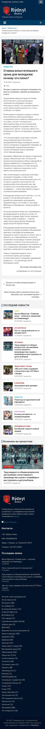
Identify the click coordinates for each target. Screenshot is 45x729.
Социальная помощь (10, 683)
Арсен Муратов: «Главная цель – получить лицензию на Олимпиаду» (27, 316)
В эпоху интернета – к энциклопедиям (24, 415)
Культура (5, 643)
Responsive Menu (40, 2)
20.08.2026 (18, 359)
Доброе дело (7, 624)
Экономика (6, 708)
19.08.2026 (18, 405)
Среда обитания (8, 692)
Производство (8, 671)
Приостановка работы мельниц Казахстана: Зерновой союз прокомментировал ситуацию (21, 294)
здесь (16, 516)
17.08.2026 (18, 434)
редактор (16, 82)
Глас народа (7, 618)
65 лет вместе (7, 600)
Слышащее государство (11, 680)
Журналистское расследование (14, 631)
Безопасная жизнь (9, 609)
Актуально (18, 342)
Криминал (6, 640)
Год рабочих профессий (11, 621)
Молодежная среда (22, 426)
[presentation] (38, 441)
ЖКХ (3, 628)
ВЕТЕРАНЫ (6, 615)
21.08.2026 (18, 335)
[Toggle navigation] (5, 22)
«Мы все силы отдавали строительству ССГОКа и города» (26, 371)
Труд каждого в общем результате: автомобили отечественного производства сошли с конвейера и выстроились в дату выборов (27, 351)
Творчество (6, 701)
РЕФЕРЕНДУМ (7, 677)
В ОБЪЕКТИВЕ (19, 383)
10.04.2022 (7, 82)
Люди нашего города (23, 366)
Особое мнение (8, 658)
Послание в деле (8, 664)
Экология (5, 704)
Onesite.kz (35, 725)
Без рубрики (7, 606)
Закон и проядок (8, 634)
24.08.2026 (18, 321)
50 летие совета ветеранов (12, 597)
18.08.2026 (18, 419)
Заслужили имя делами (25, 385)
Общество (8, 67)
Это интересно (20, 328)
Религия (5, 674)
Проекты (5, 668)
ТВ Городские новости (11, 698)
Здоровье (6, 637)
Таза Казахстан (8, 695)
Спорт (16, 311)
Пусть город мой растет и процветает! (17, 568)
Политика (5, 661)
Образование (19, 411)
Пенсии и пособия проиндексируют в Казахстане (21, 284)
